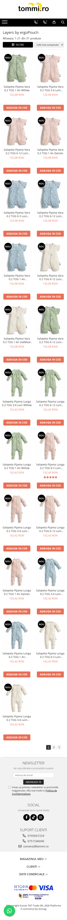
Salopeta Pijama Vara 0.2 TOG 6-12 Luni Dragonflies (50, 214)
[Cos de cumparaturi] (54, 22)
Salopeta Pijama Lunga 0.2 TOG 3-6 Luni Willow (17, 403)
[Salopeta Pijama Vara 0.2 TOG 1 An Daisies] (50, 131)
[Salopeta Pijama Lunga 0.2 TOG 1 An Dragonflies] (17, 635)
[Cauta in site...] (63, 22)
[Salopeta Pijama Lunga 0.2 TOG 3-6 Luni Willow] (17, 383)
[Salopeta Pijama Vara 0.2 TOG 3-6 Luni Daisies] (50, 68)
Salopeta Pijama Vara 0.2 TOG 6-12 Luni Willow (50, 340)
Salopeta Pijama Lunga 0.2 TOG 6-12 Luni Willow (50, 403)
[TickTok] (33, 817)
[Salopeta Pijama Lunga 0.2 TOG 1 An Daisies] (17, 572)
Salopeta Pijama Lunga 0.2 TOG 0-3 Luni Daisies (50, 466)
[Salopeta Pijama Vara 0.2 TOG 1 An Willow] (17, 68)
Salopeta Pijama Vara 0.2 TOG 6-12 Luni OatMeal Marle (50, 277)
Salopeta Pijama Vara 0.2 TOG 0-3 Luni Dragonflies (17, 214)
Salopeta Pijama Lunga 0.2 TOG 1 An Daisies (17, 592)
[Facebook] (26, 817)
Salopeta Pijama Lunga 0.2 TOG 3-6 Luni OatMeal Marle (17, 718)
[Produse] (5, 23)
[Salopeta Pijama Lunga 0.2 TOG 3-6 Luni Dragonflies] (50, 572)
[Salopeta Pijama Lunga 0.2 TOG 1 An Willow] (17, 446)
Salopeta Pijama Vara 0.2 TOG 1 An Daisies (50, 151)
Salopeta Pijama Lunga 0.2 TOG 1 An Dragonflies (17, 655)
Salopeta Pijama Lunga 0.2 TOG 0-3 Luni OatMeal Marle (50, 655)
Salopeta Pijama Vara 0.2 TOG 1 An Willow (17, 88)
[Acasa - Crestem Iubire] (33, 9)
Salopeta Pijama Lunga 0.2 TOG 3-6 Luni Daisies (17, 529)
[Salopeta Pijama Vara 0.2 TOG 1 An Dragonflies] (17, 257)
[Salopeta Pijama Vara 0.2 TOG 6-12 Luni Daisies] (17, 131)
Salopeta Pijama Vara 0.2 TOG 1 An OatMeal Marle (17, 340)
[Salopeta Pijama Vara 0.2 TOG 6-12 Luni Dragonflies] (50, 194)
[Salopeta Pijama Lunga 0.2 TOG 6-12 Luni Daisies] (50, 509)
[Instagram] (40, 817)
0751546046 (35, 841)
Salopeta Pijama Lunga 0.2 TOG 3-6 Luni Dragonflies (50, 592)
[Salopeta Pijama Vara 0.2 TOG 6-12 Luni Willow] (50, 320)
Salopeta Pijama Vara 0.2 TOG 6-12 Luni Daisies (17, 151)
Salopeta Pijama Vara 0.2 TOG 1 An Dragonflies (17, 277)
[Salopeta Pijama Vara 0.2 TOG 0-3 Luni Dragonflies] (17, 194)
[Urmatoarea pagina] (59, 747)
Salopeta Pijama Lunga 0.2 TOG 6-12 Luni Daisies (50, 529)
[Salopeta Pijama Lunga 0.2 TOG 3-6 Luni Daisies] (17, 509)
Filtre (19, 44)
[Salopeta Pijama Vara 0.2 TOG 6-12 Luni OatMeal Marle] (50, 257)
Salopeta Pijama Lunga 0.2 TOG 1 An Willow (17, 466)
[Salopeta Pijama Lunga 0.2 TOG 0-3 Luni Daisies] (50, 446)
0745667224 (35, 836)
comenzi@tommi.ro (36, 846)
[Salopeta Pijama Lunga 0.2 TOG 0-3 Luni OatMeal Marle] (50, 635)
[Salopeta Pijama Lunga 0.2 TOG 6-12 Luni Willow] (50, 383)
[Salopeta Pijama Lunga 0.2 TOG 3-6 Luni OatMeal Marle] (17, 698)
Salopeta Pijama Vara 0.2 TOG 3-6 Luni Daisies (50, 88)
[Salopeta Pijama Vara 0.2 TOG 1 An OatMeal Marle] (17, 320)
